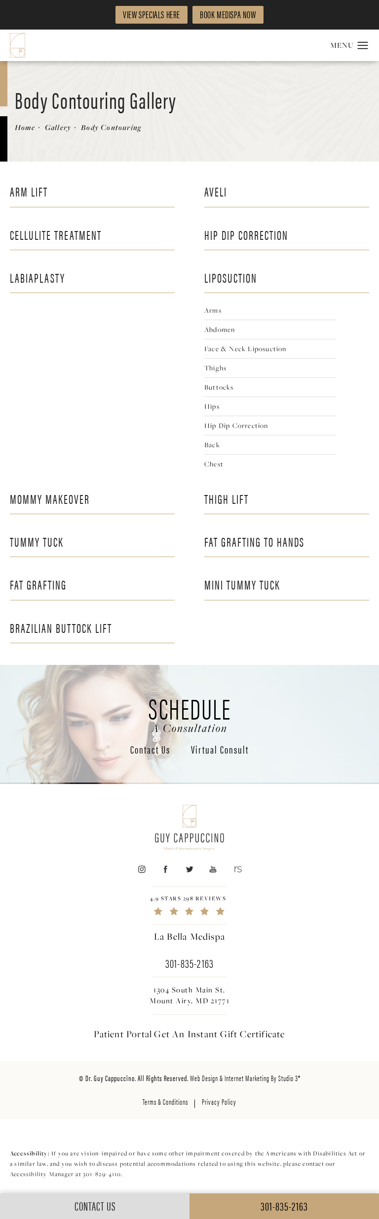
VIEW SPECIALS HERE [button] (151, 14)
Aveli (215, 191)
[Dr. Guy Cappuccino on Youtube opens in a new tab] (213, 869)
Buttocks (219, 387)
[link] (189, 905)
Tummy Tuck (37, 541)
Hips (212, 406)
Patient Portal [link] (123, 1034)
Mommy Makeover (50, 499)
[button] (363, 46)
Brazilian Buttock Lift (61, 628)
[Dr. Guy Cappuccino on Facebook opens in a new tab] (165, 869)
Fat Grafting (38, 584)
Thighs (215, 367)
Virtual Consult (220, 750)
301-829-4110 (102, 1174)
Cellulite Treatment (56, 235)
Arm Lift (29, 191)
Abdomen (219, 329)
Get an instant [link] (219, 1034)
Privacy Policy (219, 1101)
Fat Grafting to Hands (254, 541)
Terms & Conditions (165, 1101)
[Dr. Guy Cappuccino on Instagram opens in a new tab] (141, 869)
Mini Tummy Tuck (242, 584)
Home (25, 127)
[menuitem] (141, 869)
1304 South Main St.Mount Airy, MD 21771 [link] (189, 995)
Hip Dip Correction (246, 235)
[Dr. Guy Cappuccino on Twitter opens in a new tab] (189, 869)
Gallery (58, 127)
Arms (213, 310)
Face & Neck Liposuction (245, 348)
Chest (214, 463)
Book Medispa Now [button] (228, 14)
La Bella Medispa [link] (189, 937)
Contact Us (150, 750)
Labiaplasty (37, 277)
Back (212, 444)
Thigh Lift (226, 499)
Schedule (190, 713)
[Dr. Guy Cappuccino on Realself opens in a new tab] (237, 869)
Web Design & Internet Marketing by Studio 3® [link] (245, 1078)
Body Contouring (111, 127)
